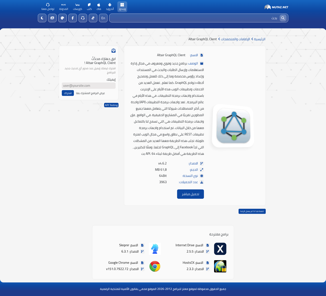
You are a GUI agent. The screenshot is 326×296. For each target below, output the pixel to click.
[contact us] (83, 18)
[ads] (93, 18)
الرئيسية (259, 39)
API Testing (111, 105)
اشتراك (68, 93)
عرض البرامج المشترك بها (90, 93)
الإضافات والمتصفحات (235, 39)
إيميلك (111, 79)
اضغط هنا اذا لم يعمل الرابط (252, 211)
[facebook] (72, 18)
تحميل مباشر (190, 194)
